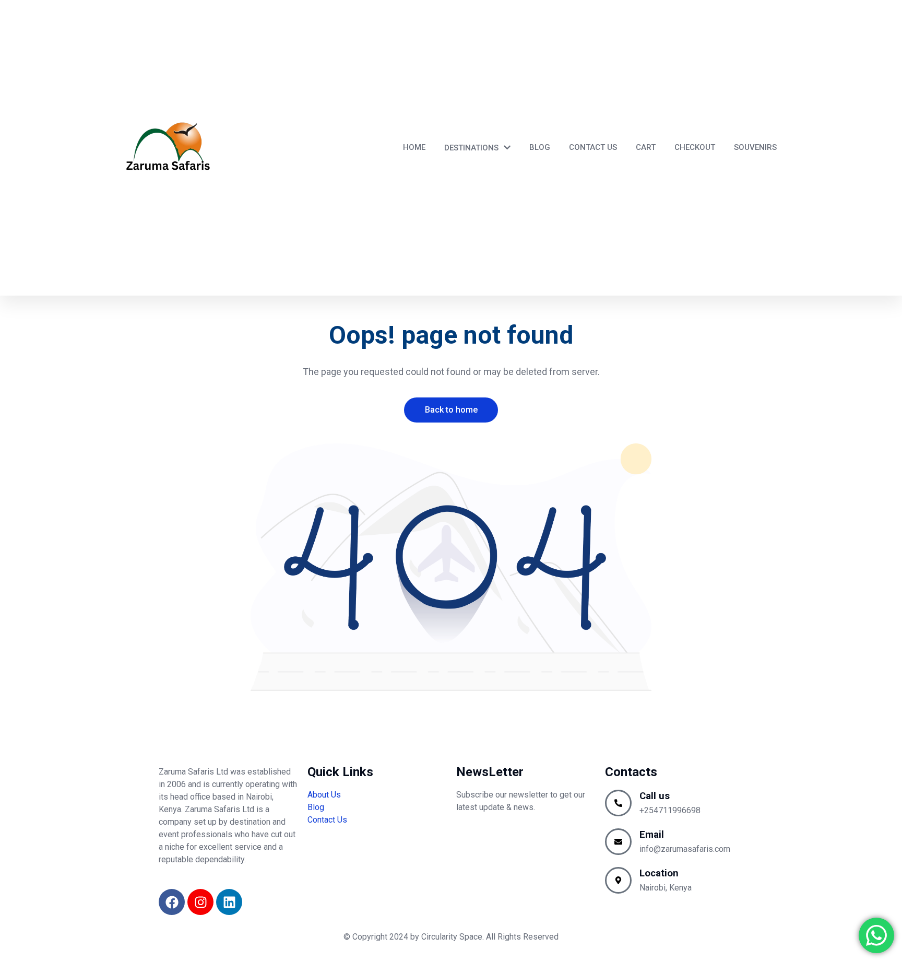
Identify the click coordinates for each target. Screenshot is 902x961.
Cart (646, 147)
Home (414, 147)
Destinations (471, 148)
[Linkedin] (229, 902)
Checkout (694, 147)
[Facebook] (172, 902)
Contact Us (593, 147)
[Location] (618, 880)
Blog (539, 147)
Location (659, 873)
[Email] (618, 841)
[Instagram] (200, 902)
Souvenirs (755, 147)
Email (651, 834)
